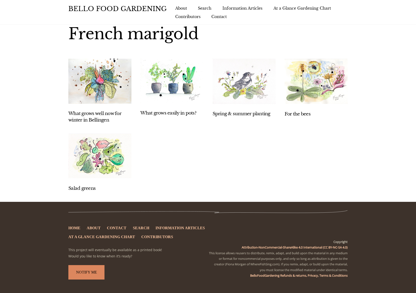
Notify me (86, 272)
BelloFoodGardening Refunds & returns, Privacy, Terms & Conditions (299, 275)
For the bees (298, 114)
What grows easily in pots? (168, 113)
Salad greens (82, 188)
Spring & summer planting (241, 113)
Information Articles (242, 8)
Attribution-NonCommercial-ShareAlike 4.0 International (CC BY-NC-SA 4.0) (295, 247)
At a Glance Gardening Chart (302, 8)
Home (74, 228)
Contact (219, 16)
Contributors (188, 16)
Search (204, 8)
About (181, 8)
